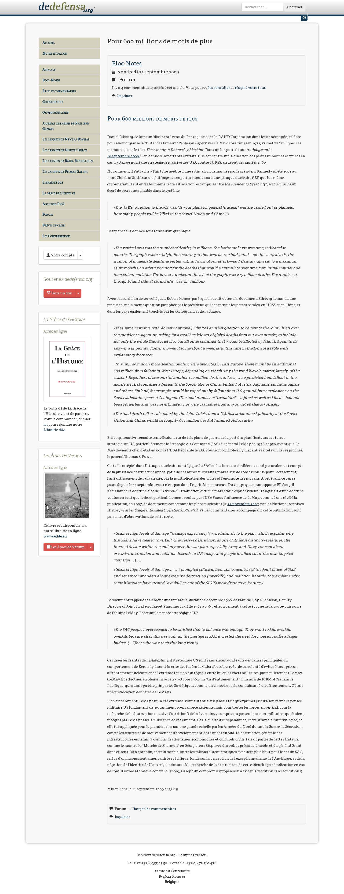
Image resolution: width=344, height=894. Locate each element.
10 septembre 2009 (123, 156)
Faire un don (61, 293)
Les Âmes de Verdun (67, 547)
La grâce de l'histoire (58, 193)
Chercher (294, 7)
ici (46, 424)
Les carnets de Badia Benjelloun (67, 161)
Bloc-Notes (51, 80)
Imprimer (124, 96)
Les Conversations (56, 236)
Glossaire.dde (52, 102)
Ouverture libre (55, 112)
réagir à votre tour (250, 88)
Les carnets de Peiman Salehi (65, 171)
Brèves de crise (53, 225)
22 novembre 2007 (243, 504)
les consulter (219, 88)
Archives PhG (53, 204)
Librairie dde (52, 182)
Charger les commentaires (154, 809)
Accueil (48, 43)
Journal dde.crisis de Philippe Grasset (65, 126)
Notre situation (54, 53)
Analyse (48, 69)
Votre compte (62, 255)
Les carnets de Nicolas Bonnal (66, 139)
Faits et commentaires (59, 91)
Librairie (54, 430)
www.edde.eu (55, 536)
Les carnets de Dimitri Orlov (64, 150)
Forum (47, 214)
